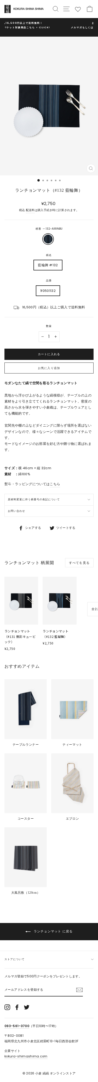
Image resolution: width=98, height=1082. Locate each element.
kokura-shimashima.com (26, 1056)
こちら (55, 483)
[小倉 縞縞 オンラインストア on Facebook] (17, 1007)
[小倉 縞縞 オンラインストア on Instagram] (7, 1007)
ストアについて (14, 959)
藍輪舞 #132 (48, 265)
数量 (49, 326)
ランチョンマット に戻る (53, 931)
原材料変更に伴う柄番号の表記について (34, 499)
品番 (49, 280)
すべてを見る (79, 562)
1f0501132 (48, 290)
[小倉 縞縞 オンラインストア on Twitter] (27, 1007)
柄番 (49, 229)
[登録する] (79, 990)
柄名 (49, 255)
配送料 (30, 210)
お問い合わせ (16, 511)
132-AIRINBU (48, 239)
